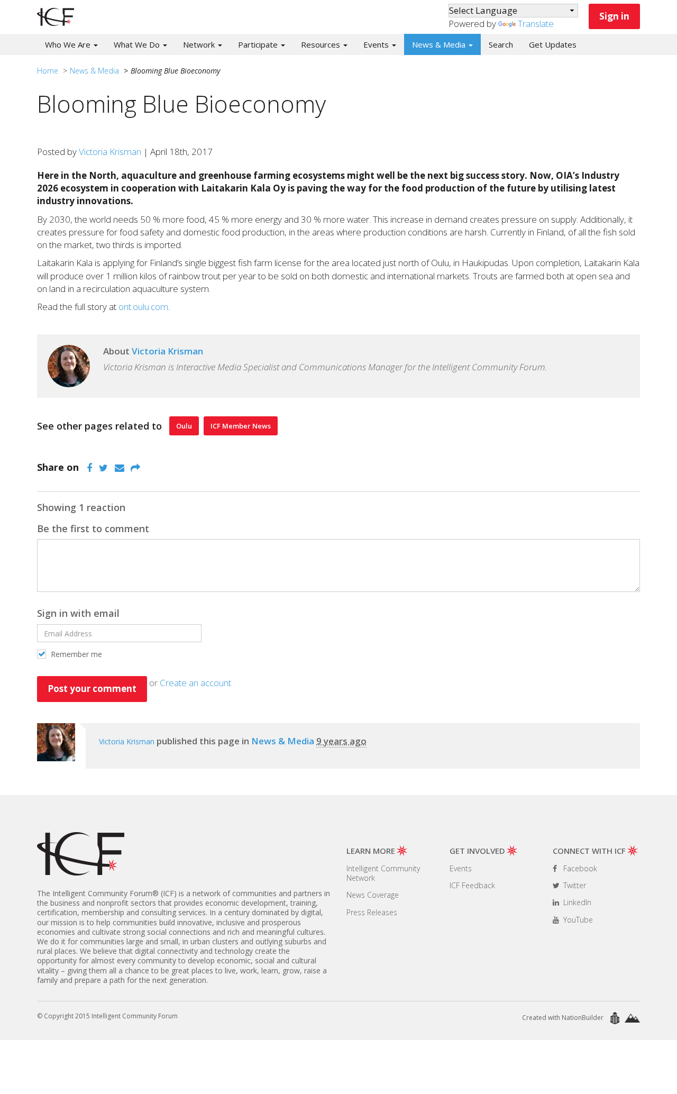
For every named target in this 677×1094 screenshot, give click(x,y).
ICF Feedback (472, 885)
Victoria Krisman (110, 151)
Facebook (579, 868)
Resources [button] (321, 44)
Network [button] (200, 44)
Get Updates (553, 44)
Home (47, 71)
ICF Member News (241, 426)
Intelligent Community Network (383, 873)
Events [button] (377, 44)
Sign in (614, 16)
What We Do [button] (138, 44)
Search (501, 44)
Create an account (195, 683)
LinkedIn (576, 902)
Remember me (75, 654)
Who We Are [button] (69, 44)
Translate (536, 23)
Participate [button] (259, 44)
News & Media (94, 71)
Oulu (184, 426)
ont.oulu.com (143, 306)
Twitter (573, 885)
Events (461, 868)
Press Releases (371, 912)
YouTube (577, 920)
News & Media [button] (440, 44)
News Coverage (372, 895)
